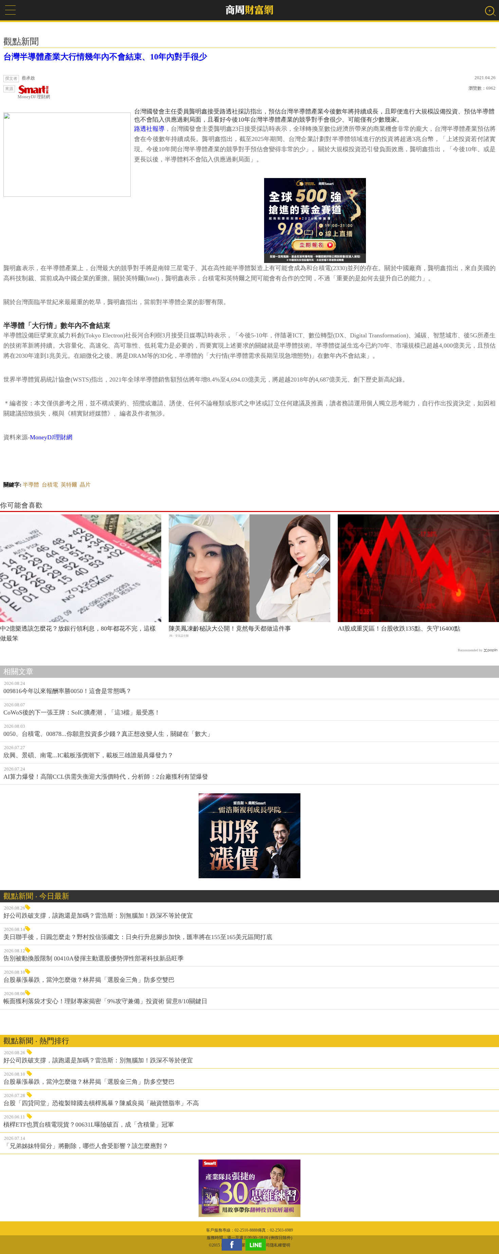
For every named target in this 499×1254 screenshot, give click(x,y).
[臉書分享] (233, 1245)
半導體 (31, 485)
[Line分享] (257, 1245)
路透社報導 (149, 128)
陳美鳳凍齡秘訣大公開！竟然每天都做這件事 (230, 628)
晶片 (85, 485)
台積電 (50, 485)
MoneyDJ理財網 (51, 437)
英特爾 (69, 485)
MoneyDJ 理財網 (34, 96)
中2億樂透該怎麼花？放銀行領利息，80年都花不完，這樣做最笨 (78, 633)
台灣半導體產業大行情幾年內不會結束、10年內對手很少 (105, 56)
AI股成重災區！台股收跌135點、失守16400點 (399, 628)
